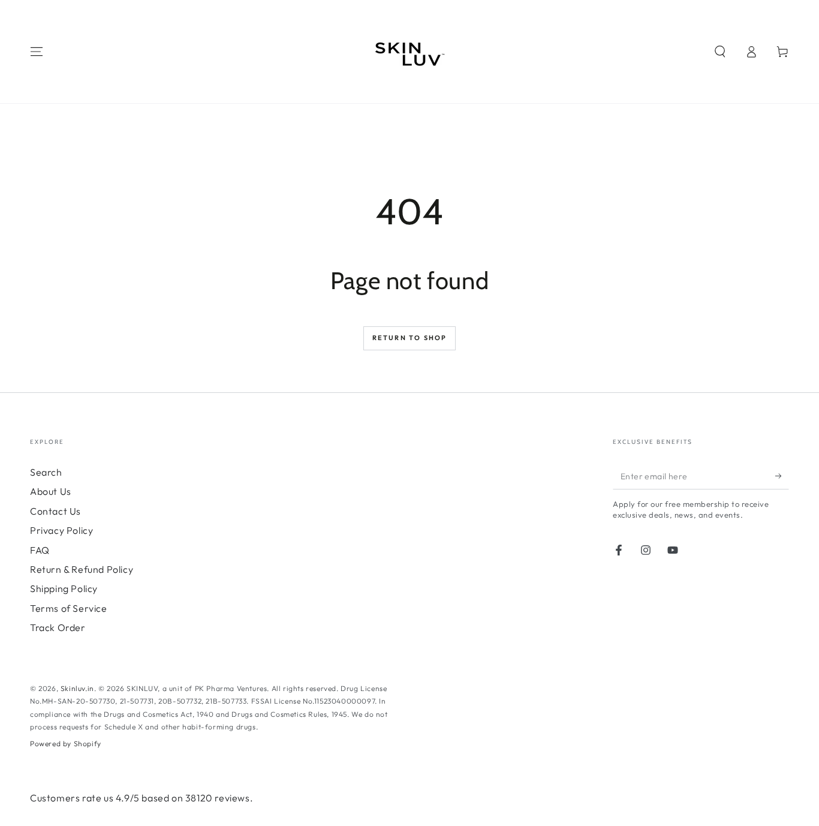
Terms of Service (68, 608)
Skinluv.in (77, 688)
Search (46, 472)
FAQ (40, 550)
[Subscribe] (782, 475)
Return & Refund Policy (81, 569)
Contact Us (55, 511)
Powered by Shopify (65, 743)
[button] (720, 51)
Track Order (58, 627)
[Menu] (36, 51)
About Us (50, 491)
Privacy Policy (61, 530)
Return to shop (409, 338)
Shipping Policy (64, 588)
